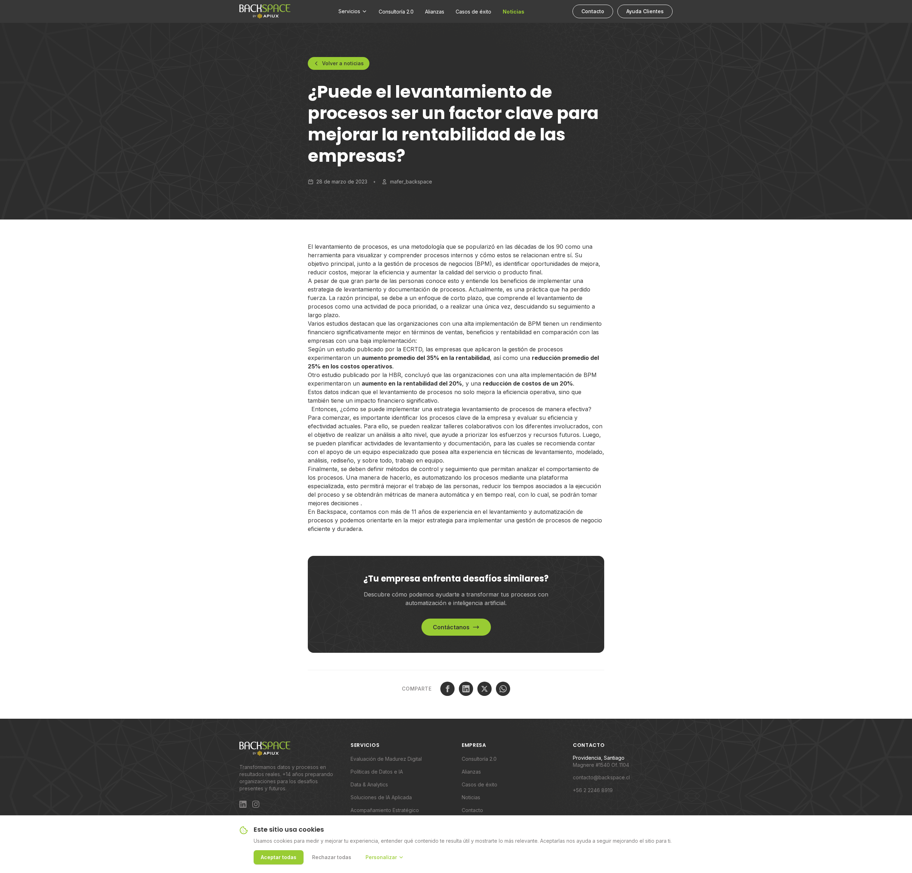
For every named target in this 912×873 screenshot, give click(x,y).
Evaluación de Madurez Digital (386, 759)
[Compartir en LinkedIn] (466, 689)
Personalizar (381, 857)
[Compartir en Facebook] (447, 689)
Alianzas (434, 12)
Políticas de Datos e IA (377, 772)
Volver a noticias (343, 63)
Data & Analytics (369, 784)
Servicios (349, 11)
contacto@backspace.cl (601, 777)
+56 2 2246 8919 (593, 790)
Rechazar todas (331, 857)
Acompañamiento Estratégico (385, 810)
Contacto (592, 11)
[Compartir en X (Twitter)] (484, 689)
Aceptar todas (278, 857)
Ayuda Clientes (645, 11)
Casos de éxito (473, 12)
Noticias (513, 12)
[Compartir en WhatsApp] (503, 689)
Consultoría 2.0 (396, 12)
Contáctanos (451, 627)
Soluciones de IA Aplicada (381, 797)
